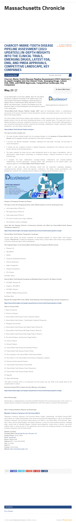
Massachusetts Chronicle (34, 8)
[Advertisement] (57, 26)
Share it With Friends (64, 89)
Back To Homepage (66, 44)
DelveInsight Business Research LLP (26, 433)
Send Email (12, 437)
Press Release (8, 511)
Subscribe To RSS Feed (65, 46)
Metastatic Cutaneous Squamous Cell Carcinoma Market (22, 413)
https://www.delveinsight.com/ (19, 449)
